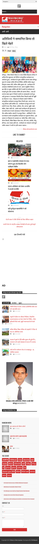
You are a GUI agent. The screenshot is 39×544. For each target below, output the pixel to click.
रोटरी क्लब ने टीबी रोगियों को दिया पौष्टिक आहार (19, 219)
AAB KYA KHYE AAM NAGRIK (18, 436)
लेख (25, 467)
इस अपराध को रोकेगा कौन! (17, 426)
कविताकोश (17, 463)
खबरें (23, 463)
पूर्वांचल (14, 467)
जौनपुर (16, 47)
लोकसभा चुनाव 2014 (8, 471)
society (4, 463)
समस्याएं (32, 471)
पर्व (3, 467)
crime (20, 460)
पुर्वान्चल (8, 467)
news (32, 460)
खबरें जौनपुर (11, 47)
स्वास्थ (9, 475)
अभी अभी (5, 32)
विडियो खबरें (25, 471)
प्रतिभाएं (19, 467)
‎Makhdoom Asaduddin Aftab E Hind (12, 486)
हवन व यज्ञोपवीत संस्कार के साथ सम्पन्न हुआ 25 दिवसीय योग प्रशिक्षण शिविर (18, 163)
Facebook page (19, 6)
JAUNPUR (5, 460)
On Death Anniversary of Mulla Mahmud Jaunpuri (16, 482)
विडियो (18, 471)
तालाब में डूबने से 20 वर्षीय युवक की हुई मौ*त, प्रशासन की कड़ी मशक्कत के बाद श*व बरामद (23, 340)
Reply (5, 47)
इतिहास (10, 463)
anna (11, 446)
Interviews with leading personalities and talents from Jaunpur (19, 499)
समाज (4, 475)
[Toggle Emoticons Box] (3, 239)
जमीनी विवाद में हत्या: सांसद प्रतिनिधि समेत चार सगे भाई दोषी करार (23, 307)
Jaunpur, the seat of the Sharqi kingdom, (14, 495)
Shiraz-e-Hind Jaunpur (16, 540)
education (26, 460)
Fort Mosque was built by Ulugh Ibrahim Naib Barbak (16, 491)
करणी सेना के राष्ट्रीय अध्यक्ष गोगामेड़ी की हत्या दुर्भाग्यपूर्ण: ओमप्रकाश (19, 225)
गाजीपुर (28, 463)
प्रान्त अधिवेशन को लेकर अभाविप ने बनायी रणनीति (19, 187)
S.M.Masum (13, 460)
